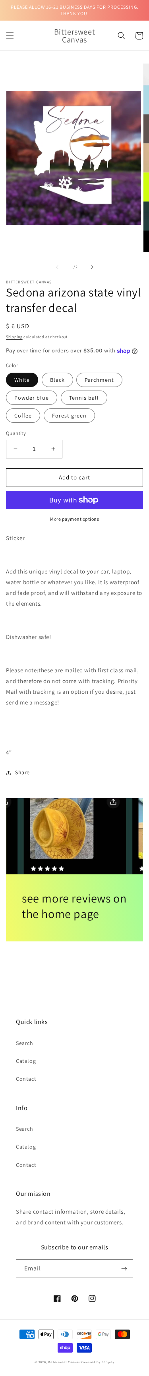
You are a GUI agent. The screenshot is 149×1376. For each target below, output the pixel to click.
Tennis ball (84, 397)
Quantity (16, 433)
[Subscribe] (124, 1268)
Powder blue (31, 397)
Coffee (23, 415)
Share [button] (22, 772)
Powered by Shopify (97, 1362)
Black (57, 379)
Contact (26, 1078)
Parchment (99, 379)
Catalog (26, 1060)
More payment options (74, 519)
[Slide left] (57, 267)
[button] (10, 35)
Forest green (69, 415)
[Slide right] (92, 267)
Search (24, 1043)
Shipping (14, 336)
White (22, 379)
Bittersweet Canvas (64, 1362)
